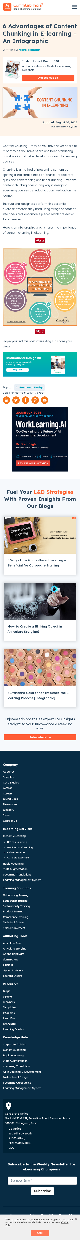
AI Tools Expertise (18, 857)
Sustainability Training (16, 906)
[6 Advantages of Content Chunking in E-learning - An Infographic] (40, 287)
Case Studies (11, 782)
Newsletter (9, 1023)
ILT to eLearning (17, 841)
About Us (9, 771)
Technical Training (14, 922)
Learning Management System (22, 880)
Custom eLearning (14, 836)
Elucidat (8, 965)
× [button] (76, 1219)
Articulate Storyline (14, 948)
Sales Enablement (14, 928)
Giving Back (10, 799)
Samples (8, 777)
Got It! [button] (40, 1233)
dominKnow (10, 959)
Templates (9, 1007)
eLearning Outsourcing (17, 1082)
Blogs (6, 991)
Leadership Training (15, 900)
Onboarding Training (15, 895)
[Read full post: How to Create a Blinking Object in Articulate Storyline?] (40, 601)
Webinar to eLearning (20, 847)
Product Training (13, 911)
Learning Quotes (13, 1029)
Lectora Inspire (12, 976)
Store (6, 815)
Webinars (9, 1002)
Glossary (8, 810)
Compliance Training (15, 917)
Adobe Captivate (13, 954)
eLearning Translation (16, 1066)
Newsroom (10, 804)
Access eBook (48, 77)
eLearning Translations (17, 874)
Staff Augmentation (15, 869)
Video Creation (16, 852)
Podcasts (9, 1013)
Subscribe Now (40, 737)
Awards (7, 788)
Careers (7, 793)
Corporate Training (14, 1044)
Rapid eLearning (13, 863)
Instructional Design (29, 387)
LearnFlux (9, 1018)
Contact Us (10, 820)
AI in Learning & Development (22, 1071)
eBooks (7, 996)
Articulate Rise (12, 943)
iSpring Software (13, 970)
